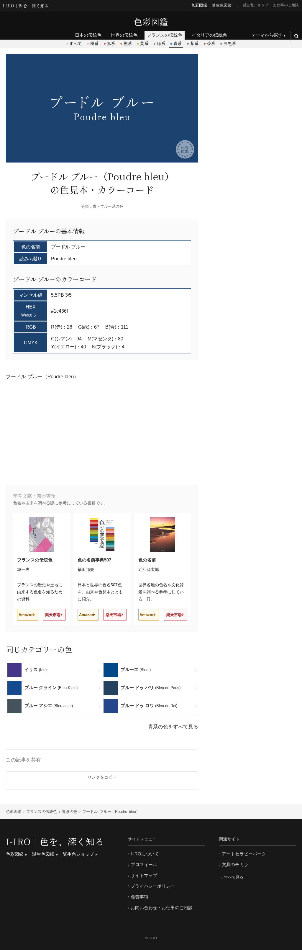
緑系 (161, 43)
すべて (75, 43)
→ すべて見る (231, 877)
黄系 (144, 43)
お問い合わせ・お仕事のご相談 (162, 907)
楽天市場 (52, 615)
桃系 (94, 43)
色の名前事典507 (94, 559)
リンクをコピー (102, 777)
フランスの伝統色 (34, 559)
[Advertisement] (113, 431)
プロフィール (144, 864)
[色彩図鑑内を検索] (296, 35)
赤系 (111, 43)
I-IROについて (145, 853)
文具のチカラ (235, 864)
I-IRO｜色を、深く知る (26, 6)
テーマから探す (266, 35)
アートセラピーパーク (244, 853)
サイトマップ (144, 875)
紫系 (194, 43)
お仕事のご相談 (286, 5)
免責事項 (139, 896)
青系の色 (69, 811)
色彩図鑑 (151, 21)
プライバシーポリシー (153, 886)
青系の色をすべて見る (173, 727)
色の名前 (147, 559)
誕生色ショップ (256, 5)
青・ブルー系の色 (108, 206)
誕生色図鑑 (222, 5)
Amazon (26, 615)
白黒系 (230, 43)
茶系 (211, 43)
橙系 (128, 43)
